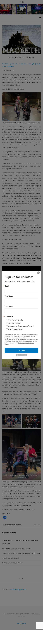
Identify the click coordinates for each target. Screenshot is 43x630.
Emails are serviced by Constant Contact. (19, 343)
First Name (9, 296)
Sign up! (21, 350)
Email (7, 286)
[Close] (39, 272)
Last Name (9, 306)
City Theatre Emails (15, 320)
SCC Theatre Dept (15, 329)
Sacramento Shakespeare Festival (21, 326)
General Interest (14, 323)
